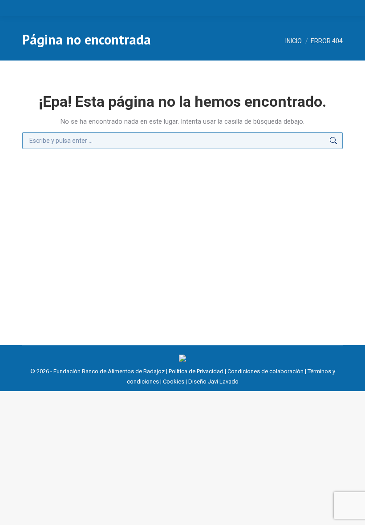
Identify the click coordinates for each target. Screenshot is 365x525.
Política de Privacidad (196, 371)
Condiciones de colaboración (265, 371)
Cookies (173, 381)
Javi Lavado (223, 381)
